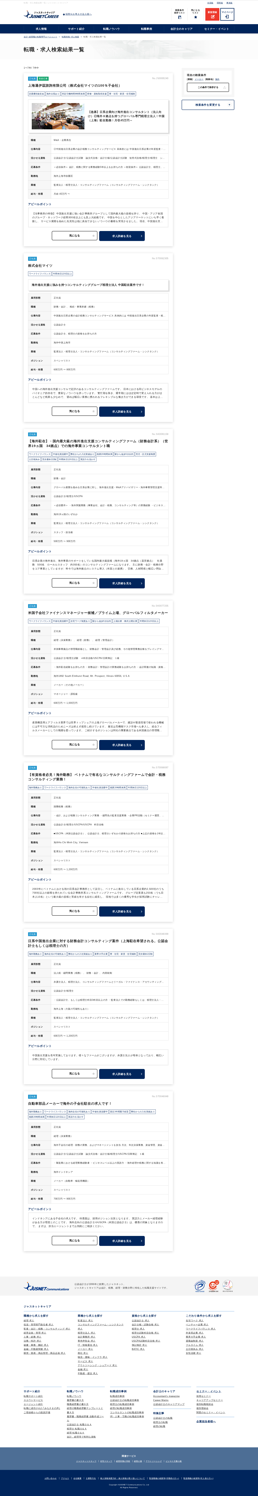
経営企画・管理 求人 (35, 1332)
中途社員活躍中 (60, 454)
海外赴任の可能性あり (79, 787)
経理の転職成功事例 (121, 1408)
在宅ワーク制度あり (80, 621)
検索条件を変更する (208, 104)
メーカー (199, 79)
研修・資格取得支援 (97, 94)
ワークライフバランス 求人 (201, 1328)
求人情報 (41, 28)
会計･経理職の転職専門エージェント (40, 37)
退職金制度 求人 (195, 1341)
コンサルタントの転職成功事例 (127, 1412)
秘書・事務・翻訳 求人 (36, 1345)
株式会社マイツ (40, 265)
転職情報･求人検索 (70, 37)
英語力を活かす (87, 459)
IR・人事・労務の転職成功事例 (127, 1416)
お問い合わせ (51, 1478)
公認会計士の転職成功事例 (124, 1400)
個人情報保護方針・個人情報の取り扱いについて (122, 1478)
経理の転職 (159, 1426)
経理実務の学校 (123, 1461)
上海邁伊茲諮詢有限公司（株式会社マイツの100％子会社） (75, 85)
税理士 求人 (138, 1328)
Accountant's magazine (166, 1396)
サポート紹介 (76, 28)
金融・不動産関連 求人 (36, 1349)
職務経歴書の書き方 (78, 1404)
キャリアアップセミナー (209, 1400)
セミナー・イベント (216, 28)
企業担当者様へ (206, 1421)
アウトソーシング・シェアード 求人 (97, 1365)
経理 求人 (29, 1320)
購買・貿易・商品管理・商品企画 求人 (45, 1353)
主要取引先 (91, 1478)
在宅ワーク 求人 (195, 1320)
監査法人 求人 (85, 1320)
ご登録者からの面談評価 (37, 1412)
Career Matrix (161, 1400)
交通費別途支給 (36, 94)
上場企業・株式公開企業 (125, 621)
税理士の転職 (160, 1422)
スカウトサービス (33, 1400)
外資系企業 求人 (195, 1332)
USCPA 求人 (139, 1337)
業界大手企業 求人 (196, 1337)
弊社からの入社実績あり (82, 454)
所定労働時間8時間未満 (73, 94)
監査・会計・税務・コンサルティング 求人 (47, 1328)
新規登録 (212, 12)
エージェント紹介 (33, 1404)
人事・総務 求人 (32, 1337)
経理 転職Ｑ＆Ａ (75, 1432)
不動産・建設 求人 (88, 1373)
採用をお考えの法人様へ (78, 14)
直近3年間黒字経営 (119, 1111)
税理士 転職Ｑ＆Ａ (77, 1428)
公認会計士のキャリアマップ (169, 1404)
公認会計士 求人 (141, 1320)
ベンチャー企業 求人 (197, 1324)
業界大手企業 (101, 954)
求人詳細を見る (122, 236)
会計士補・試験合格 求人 (145, 1324)
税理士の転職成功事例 (122, 1404)
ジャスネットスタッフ (86, 1461)
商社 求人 (83, 1353)
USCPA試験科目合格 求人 (146, 1341)
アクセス (65, 1478)
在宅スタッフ (106, 1461)
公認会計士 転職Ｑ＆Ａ (79, 1424)
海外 (217, 79)
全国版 (210, 3)
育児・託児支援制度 (145, 454)
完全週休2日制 (49, 459)
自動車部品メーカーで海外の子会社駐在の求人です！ (70, 1103)
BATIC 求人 (138, 1349)
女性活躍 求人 (193, 1353)
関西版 (220, 3)
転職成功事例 (117, 1396)
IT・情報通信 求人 (88, 1345)
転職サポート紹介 (33, 1396)
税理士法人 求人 (86, 1332)
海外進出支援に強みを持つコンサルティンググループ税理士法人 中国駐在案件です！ (88, 284)
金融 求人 (83, 1369)
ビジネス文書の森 (174, 1461)
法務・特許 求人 (32, 1341)
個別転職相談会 (204, 1404)
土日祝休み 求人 (195, 1349)
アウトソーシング (154, 1461)
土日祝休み (34, 459)
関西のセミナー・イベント (210, 1412)
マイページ (227, 12)
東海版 (229, 3)
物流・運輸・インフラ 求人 (93, 1357)
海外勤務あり (35, 787)
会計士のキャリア (182, 28)
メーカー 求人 (85, 1349)
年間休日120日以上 (62, 273)
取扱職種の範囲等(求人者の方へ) (198, 1478)
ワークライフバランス (40, 273)
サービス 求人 (85, 1361)
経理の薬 (138, 1461)
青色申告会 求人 (86, 1341)
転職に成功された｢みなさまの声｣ (42, 1408)
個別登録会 (202, 1408)
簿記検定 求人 (139, 1345)
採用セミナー (203, 1396)
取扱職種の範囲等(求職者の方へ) (164, 1478)
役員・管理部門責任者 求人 (39, 1324)
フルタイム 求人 (195, 1345)
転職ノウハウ (111, 28)
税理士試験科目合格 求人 (145, 1332)
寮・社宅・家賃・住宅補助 (122, 94)
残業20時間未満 (104, 454)
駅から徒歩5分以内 (124, 454)
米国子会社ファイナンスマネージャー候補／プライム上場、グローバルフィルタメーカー (98, 613)
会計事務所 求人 (86, 1337)
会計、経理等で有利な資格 (81, 1436)
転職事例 (146, 28)
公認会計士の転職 (163, 1418)
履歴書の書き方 (75, 1400)
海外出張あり (53, 94)
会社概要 (77, 1478)
